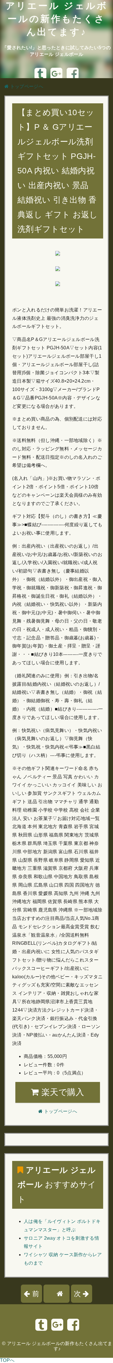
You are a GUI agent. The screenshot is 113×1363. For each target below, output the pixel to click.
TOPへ (7, 1360)
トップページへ (26, 86)
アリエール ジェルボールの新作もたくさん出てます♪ (57, 19)
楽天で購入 (61, 1092)
